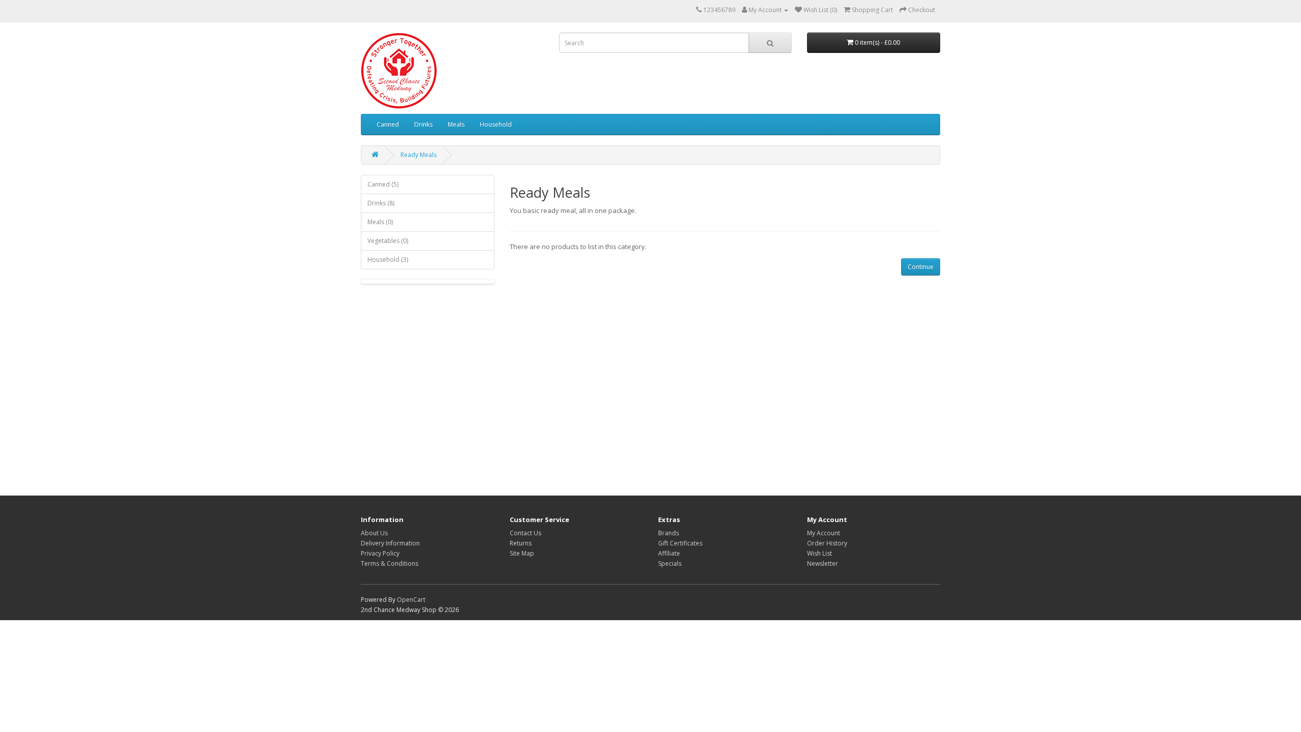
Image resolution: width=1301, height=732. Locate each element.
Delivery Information (390, 543)
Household (496, 124)
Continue (921, 266)
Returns (521, 543)
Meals (456, 124)
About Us (374, 533)
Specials (670, 563)
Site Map (522, 553)
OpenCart (411, 599)
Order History (827, 543)
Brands (668, 533)
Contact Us (525, 533)
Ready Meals (418, 154)
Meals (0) (380, 222)
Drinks (423, 124)
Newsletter (822, 563)
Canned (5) (382, 184)
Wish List (819, 553)
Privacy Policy (380, 553)
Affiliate (669, 553)
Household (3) (387, 259)
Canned (388, 124)
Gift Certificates (680, 543)
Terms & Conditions (389, 563)
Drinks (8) (380, 203)
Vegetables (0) (387, 240)
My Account (823, 533)
